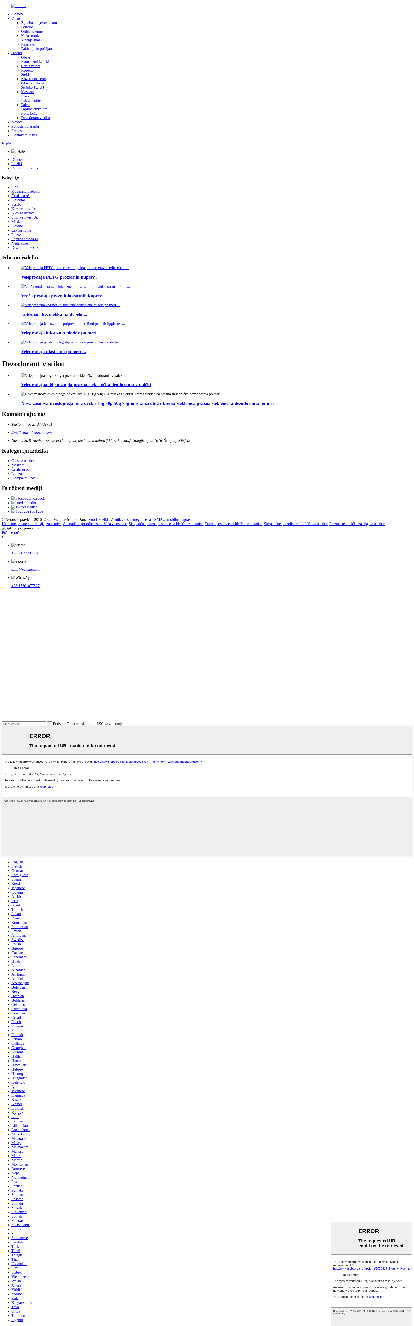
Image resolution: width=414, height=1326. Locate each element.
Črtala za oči (30, 66)
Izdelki (17, 53)
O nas (16, 18)
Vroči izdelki (98, 519)
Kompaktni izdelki (35, 62)
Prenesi (17, 131)
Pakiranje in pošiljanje (37, 49)
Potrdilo (27, 27)
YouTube (36, 511)
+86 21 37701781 (25, 553)
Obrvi (25, 57)
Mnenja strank (32, 40)
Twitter (31, 507)
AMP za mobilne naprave (173, 519)
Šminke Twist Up (34, 87)
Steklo (26, 74)
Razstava (28, 44)
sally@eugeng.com (26, 569)
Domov (17, 14)
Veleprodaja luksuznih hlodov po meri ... (61, 332)
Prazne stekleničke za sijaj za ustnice (357, 524)
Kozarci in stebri (33, 79)
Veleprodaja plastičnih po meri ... (53, 351)
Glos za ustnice (32, 83)
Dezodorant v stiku (35, 118)
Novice (17, 122)
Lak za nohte (31, 100)
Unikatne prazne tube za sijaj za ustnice (31, 524)
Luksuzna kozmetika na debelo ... (54, 314)
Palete (25, 105)
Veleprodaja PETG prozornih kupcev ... (60, 277)
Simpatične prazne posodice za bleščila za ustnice (166, 524)
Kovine (26, 96)
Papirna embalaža (34, 109)
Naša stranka (30, 36)
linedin (31, 503)
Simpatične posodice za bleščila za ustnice (95, 524)
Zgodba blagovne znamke (40, 23)
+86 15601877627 (26, 586)
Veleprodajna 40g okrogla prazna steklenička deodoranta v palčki (86, 384)
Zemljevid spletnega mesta (131, 519)
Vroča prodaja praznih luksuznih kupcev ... (64, 295)
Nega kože (29, 113)
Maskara (27, 92)
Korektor (28, 70)
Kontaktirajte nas (24, 135)
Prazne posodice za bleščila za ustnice (233, 524)
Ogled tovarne (32, 31)
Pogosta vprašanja (25, 126)
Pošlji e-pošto (12, 532)
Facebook (37, 498)
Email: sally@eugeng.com (32, 432)
